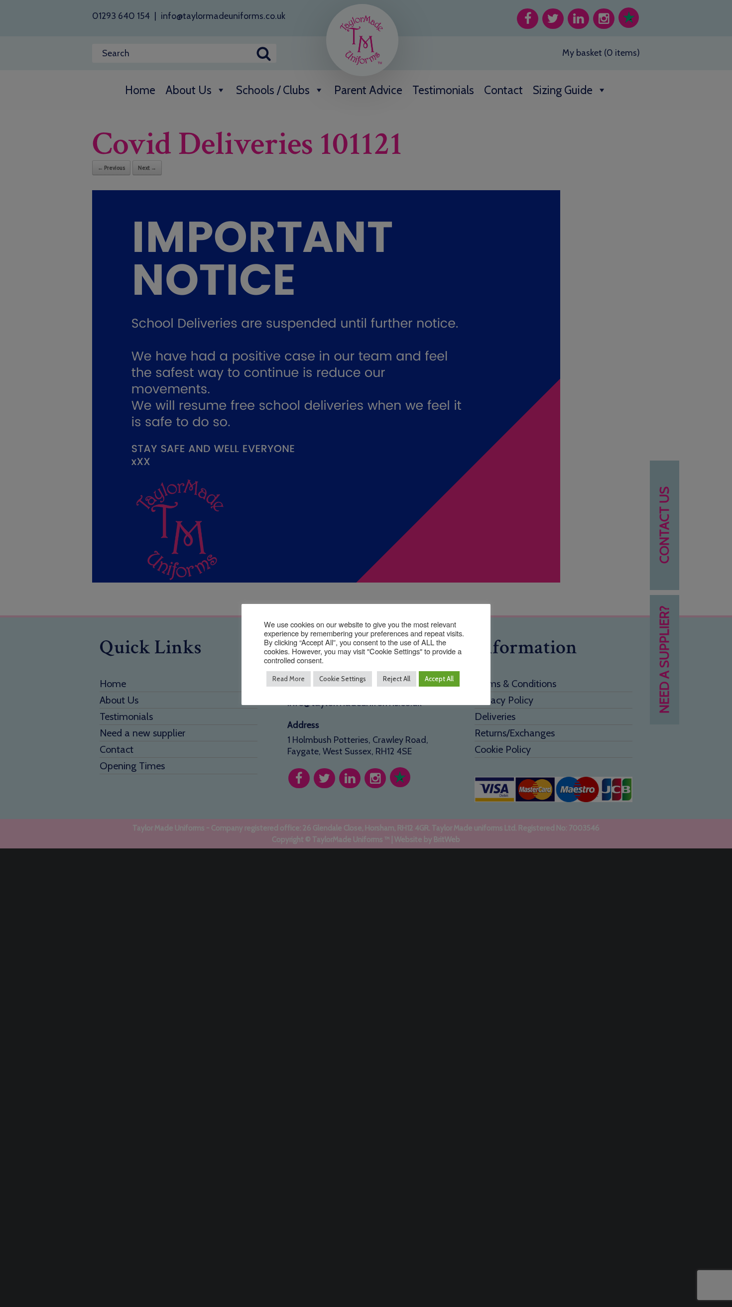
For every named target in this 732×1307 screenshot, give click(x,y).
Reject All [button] (396, 679)
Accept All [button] (439, 679)
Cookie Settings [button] (342, 679)
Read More (288, 679)
